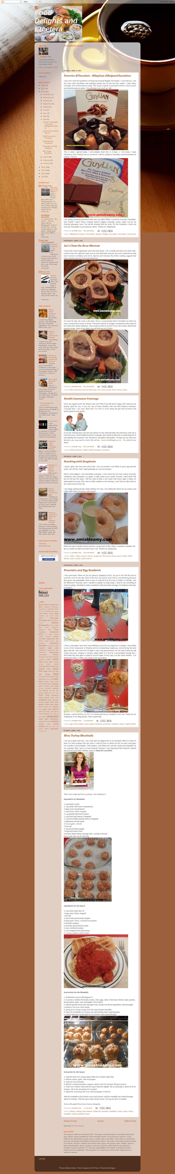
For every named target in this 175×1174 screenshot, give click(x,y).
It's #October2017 (47, 219)
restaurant (52, 716)
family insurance (76, 450)
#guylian (99, 234)
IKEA (56, 613)
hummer (41, 688)
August (46, 107)
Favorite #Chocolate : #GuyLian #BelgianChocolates (97, 75)
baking (72, 1111)
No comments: (89, 231)
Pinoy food (107, 556)
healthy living (48, 681)
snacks (77, 558)
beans (52, 641)
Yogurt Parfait (130, 724)
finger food (47, 671)
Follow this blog (48, 559)
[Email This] (102, 231)
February (47, 160)
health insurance (95, 450)
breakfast (42, 645)
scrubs (49, 721)
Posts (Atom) (79, 1126)
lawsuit (41, 693)
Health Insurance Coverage (81, 398)
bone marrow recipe (119, 390)
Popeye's (52, 625)
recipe (119, 1111)
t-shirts (53, 726)
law (50, 690)
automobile (42, 639)
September (47, 104)
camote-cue (42, 650)
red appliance (54, 714)
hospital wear (48, 686)
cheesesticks (43, 655)
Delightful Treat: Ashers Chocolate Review (52, 445)
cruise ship (47, 662)
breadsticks (54, 643)
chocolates (122, 234)
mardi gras (54, 697)
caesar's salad (45, 648)
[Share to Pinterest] (111, 231)
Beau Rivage (50, 605)
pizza (50, 709)
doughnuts (98, 556)
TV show (48, 634)
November (47, 97)
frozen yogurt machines (93, 724)
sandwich (115, 724)
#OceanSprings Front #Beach (54, 190)
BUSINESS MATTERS (45, 216)
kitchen (45, 690)
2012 (43, 170)
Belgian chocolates (110, 234)
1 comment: (88, 1108)
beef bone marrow (81, 390)
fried (40, 679)
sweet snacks (86, 558)
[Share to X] (107, 231)
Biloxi (41, 607)
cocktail (48, 659)
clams (50, 657)
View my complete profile (48, 67)
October (46, 101)
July (45, 110)
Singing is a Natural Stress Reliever (52, 468)
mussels (41, 702)
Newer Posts (70, 1121)
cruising (55, 662)
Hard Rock (43, 613)
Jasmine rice (43, 616)
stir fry (48, 726)
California (47, 607)
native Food (49, 702)
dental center (44, 664)
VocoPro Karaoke (53, 277)
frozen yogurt (79, 724)
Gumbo (56, 611)
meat (49, 700)
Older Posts (130, 1121)
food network (87, 1111)
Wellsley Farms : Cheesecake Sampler (53, 334)
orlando (55, 707)
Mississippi (54, 618)
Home (101, 1121)
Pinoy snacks (116, 556)
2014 (43, 92)
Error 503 (43, 611)
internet (55, 688)
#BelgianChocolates (77, 234)
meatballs (112, 1111)
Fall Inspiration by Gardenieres (46, 404)
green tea (49, 679)
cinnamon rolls (43, 657)
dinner (48, 666)
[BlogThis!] (105, 231)
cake (56, 648)
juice (40, 690)
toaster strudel (44, 729)
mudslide (55, 700)
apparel (55, 636)
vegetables (54, 729)
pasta (44, 709)
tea (57, 726)
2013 (43, 167)
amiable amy (46, 56)
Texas (56, 634)
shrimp (41, 724)
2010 (43, 177)
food (55, 673)
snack (72, 558)
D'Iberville (50, 609)
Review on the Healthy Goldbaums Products (52, 358)
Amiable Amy (46, 186)
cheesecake (53, 652)
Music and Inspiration (45, 273)
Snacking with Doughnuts (80, 461)
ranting (41, 714)
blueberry (42, 643)
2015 (43, 89)
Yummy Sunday (45, 636)
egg (71, 724)
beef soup (92, 390)
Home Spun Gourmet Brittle (52, 381)
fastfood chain (45, 669)
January (46, 163)
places (55, 709)
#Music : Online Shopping (52, 312)
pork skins (46, 711)
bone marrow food (104, 390)
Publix (124, 556)
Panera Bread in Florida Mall (52, 491)
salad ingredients (51, 719)
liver (53, 693)
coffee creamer (81, 556)
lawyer (46, 693)
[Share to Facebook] (109, 231)
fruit (44, 679)
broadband (51, 645)
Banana (42, 605)
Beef (71, 390)
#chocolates (90, 234)
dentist (56, 664)
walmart (41, 731)
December (47, 94)
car (54, 650)
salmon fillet (42, 721)
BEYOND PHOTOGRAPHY (47, 241)
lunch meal (44, 695)
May (45, 116)
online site (49, 704)
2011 (43, 173)
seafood (55, 721)
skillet (48, 724)
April (45, 119)
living (56, 693)
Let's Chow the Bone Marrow (82, 245)
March (45, 157)
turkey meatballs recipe (81, 1114)
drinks (53, 666)
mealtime (42, 700)
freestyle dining (44, 676)
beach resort (43, 641)
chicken (55, 655)
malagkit (47, 697)
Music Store (52, 421)
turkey (125, 1111)
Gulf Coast (50, 611)
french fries (54, 676)
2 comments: (89, 721)
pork (40, 711)
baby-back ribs (52, 639)
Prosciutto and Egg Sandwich (82, 570)
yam (45, 731)
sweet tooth (131, 234)
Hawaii (51, 613)
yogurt (122, 724)
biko (57, 641)
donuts (90, 556)
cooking (79, 1111)
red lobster (42, 717)
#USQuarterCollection (54, 246)
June (45, 113)
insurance (105, 450)
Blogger (112, 1168)
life (50, 693)
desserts (42, 666)
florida (47, 674)
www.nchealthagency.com (111, 440)
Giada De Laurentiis (100, 1111)
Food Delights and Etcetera (56, 21)
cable (56, 646)
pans (40, 709)
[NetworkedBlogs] (48, 556)
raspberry (46, 714)
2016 (43, 85)
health (85, 450)
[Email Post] (98, 231)
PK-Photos (95, 1168)
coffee (72, 556)
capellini (50, 650)
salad (41, 719)
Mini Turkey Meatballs (78, 735)
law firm (55, 690)
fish (54, 671)
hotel (56, 686)
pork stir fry (54, 711)
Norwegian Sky (44, 620)
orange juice (47, 707)
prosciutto (107, 724)
